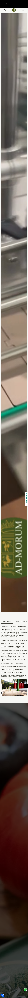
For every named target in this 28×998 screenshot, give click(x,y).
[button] (5, 10)
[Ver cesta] (23, 10)
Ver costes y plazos (18, 3)
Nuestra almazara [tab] (7, 621)
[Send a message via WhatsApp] (25, 989)
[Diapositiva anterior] (1, 4)
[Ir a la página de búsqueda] (5, 10)
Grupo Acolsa (7, 628)
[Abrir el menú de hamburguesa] (26, 10)
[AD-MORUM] (14, 10)
